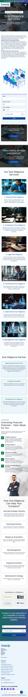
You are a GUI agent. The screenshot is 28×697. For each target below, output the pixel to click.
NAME (4, 96)
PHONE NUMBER (7, 107)
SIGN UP (14, 635)
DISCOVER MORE (14, 161)
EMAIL (4, 624)
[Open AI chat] (6, 692)
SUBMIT (14, 118)
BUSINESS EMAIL (7, 101)
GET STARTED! (14, 136)
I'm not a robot (9, 114)
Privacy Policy (4, 657)
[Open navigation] (25, 4)
